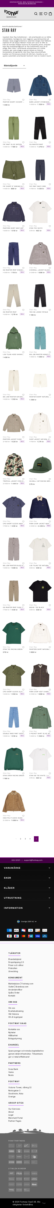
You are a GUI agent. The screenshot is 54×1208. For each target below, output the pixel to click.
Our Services (14, 1109)
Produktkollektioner (13, 26)
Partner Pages (14, 1121)
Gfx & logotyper (15, 1017)
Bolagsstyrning (15, 1038)
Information (13, 907)
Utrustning (13, 897)
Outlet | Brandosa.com (18, 987)
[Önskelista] (45, 13)
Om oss (11, 1008)
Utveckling (13, 971)
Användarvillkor (15, 990)
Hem (4, 26)
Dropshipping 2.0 (16, 962)
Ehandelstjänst (14, 959)
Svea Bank (13, 1069)
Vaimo (11, 1072)
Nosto (11, 1075)
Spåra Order (14, 993)
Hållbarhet (13, 1035)
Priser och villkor (16, 965)
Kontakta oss (14, 1029)
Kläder (9, 887)
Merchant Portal (15, 1118)
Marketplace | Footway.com (20, 984)
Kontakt (11, 996)
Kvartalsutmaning (15, 1011)
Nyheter (12, 1032)
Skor (7, 877)
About (11, 1112)
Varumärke (12, 867)
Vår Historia (13, 1014)
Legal (10, 1115)
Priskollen (12, 968)
